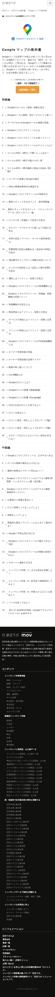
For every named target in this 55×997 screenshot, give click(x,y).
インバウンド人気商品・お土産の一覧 (22, 753)
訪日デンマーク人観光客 (17, 877)
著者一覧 (6, 942)
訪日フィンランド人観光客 (18, 884)
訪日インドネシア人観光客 (18, 828)
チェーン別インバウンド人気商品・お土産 (24, 778)
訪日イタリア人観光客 (16, 863)
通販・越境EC (12, 694)
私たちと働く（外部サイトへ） (16, 960)
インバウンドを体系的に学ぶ (17, 904)
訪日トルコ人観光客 (15, 842)
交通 (8, 737)
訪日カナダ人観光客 (15, 849)
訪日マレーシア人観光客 (17, 825)
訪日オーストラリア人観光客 (19, 887)
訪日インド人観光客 (15, 839)
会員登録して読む (27, 89)
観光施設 (10, 744)
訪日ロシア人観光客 (15, 866)
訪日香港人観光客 (14, 811)
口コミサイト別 (13, 711)
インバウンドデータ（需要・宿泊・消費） (24, 896)
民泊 (8, 734)
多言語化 (10, 704)
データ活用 (11, 697)
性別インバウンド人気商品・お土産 (21, 795)
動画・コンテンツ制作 (16, 687)
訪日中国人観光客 (14, 804)
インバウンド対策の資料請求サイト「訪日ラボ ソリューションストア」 (27, 977)
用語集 (9, 919)
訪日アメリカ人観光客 (16, 845)
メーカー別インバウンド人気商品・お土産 (24, 767)
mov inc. (34, 989)
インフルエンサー (14, 690)
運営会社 (6, 939)
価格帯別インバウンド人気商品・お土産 (23, 764)
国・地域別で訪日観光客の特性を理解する (22, 799)
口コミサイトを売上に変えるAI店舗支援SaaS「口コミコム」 (26, 968)
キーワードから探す (15, 757)
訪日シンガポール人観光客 (18, 821)
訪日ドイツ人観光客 (15, 859)
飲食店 (9, 720)
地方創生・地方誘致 (15, 701)
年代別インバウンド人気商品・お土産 (22, 791)
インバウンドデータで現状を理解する (20, 892)
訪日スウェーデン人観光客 (18, 873)
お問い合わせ (8, 963)
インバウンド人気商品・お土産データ (20, 749)
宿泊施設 (10, 730)
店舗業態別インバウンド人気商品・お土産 (24, 774)
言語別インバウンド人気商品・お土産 (22, 788)
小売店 (9, 723)
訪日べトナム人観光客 (16, 835)
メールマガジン (9, 949)
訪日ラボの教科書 (14, 916)
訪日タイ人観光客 (14, 818)
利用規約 (6, 953)
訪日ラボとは (8, 935)
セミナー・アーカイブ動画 (18, 912)
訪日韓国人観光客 (14, 814)
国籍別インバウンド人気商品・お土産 (22, 784)
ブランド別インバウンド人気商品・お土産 (24, 771)
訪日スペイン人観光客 (16, 870)
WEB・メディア (13, 683)
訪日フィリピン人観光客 (17, 832)
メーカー (10, 727)
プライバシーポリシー (12, 956)
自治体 (9, 741)
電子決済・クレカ (14, 707)
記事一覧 (6, 946)
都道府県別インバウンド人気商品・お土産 (24, 781)
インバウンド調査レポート (18, 909)
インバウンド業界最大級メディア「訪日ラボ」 (22, 973)
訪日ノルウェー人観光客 (17, 880)
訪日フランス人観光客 (16, 856)
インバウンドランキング (17, 900)
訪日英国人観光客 (14, 852)
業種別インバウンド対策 (15, 715)
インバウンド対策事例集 (15, 675)
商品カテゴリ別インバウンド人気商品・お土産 (26, 760)
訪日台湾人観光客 (14, 807)
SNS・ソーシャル (14, 680)
